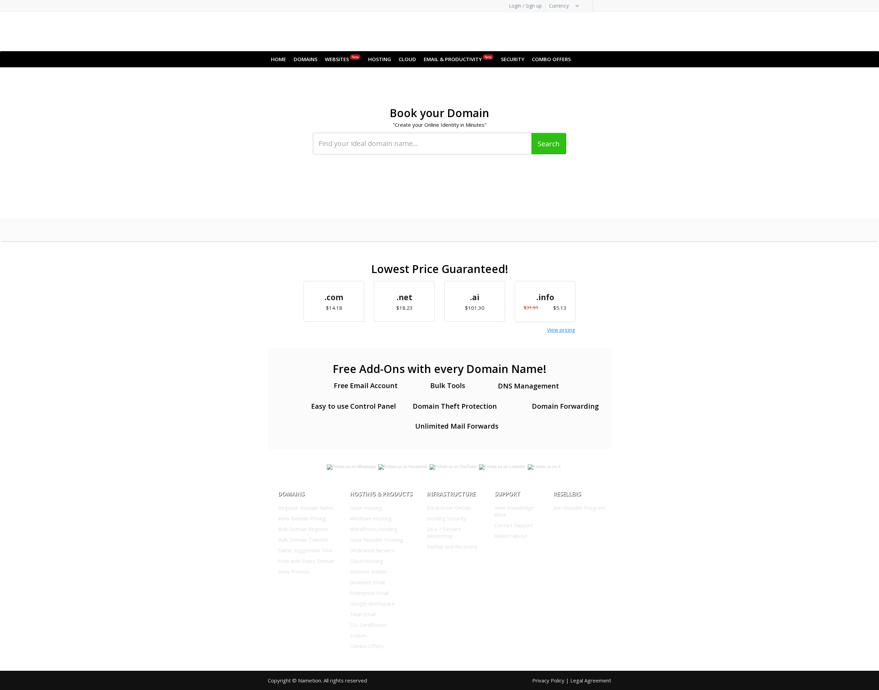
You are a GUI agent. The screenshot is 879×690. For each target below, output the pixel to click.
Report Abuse (510, 535)
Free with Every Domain (306, 560)
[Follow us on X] (544, 466)
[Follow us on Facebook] (403, 466)
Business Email (367, 582)
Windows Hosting (371, 518)
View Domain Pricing (302, 518)
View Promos (294, 571)
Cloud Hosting (366, 560)
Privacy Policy (548, 680)
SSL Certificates (368, 624)
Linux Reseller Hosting (376, 539)
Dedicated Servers (372, 550)
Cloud (407, 59)
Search (549, 143)
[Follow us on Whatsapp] (352, 466)
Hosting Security (446, 518)
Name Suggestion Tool (305, 550)
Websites (342, 59)
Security (512, 59)
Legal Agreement (590, 680)
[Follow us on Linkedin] (453, 466)
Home (278, 59)
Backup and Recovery (452, 546)
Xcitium (358, 635)
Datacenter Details (449, 507)
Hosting (379, 59)
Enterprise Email (369, 592)
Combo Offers (551, 59)
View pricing (561, 329)
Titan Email (363, 614)
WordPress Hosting (373, 528)
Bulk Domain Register (303, 528)
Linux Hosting (366, 507)
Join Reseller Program (579, 507)
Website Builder (369, 571)
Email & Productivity (458, 59)
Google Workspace (372, 603)
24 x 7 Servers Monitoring (444, 532)
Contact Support (513, 525)
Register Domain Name (305, 507)
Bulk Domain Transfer (303, 539)
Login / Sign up (525, 5)
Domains (305, 59)
